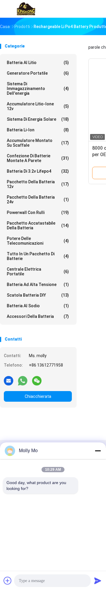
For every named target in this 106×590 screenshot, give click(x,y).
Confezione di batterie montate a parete (38, 158)
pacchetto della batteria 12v (38, 184)
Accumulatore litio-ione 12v (38, 106)
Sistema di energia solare (38, 119)
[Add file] (8, 580)
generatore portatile (38, 73)
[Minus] (97, 450)
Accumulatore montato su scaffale (38, 143)
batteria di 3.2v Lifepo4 (38, 171)
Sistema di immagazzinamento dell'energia (38, 88)
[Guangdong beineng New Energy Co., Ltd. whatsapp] (22, 380)
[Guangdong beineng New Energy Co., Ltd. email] (8, 380)
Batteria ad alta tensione (38, 284)
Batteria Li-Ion (38, 130)
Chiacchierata (38, 396)
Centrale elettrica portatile (38, 271)
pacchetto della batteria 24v (38, 199)
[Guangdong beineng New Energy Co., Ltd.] (26, 9)
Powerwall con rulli (38, 212)
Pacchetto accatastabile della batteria (38, 225)
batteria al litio (38, 62)
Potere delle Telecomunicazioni (38, 241)
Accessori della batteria (38, 316)
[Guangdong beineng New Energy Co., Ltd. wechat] (37, 380)
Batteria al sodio (38, 305)
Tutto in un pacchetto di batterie (38, 256)
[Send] (97, 580)
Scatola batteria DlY (38, 295)
